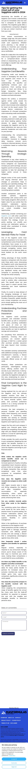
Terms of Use (5, 723)
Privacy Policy (6, 720)
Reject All (14, 767)
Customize (14, 763)
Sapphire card (6, 216)
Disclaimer (13, 723)
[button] (25, 3)
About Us (11, 717)
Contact (18, 717)
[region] (14, 756)
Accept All (14, 759)
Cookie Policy (12, 755)
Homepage (4, 717)
